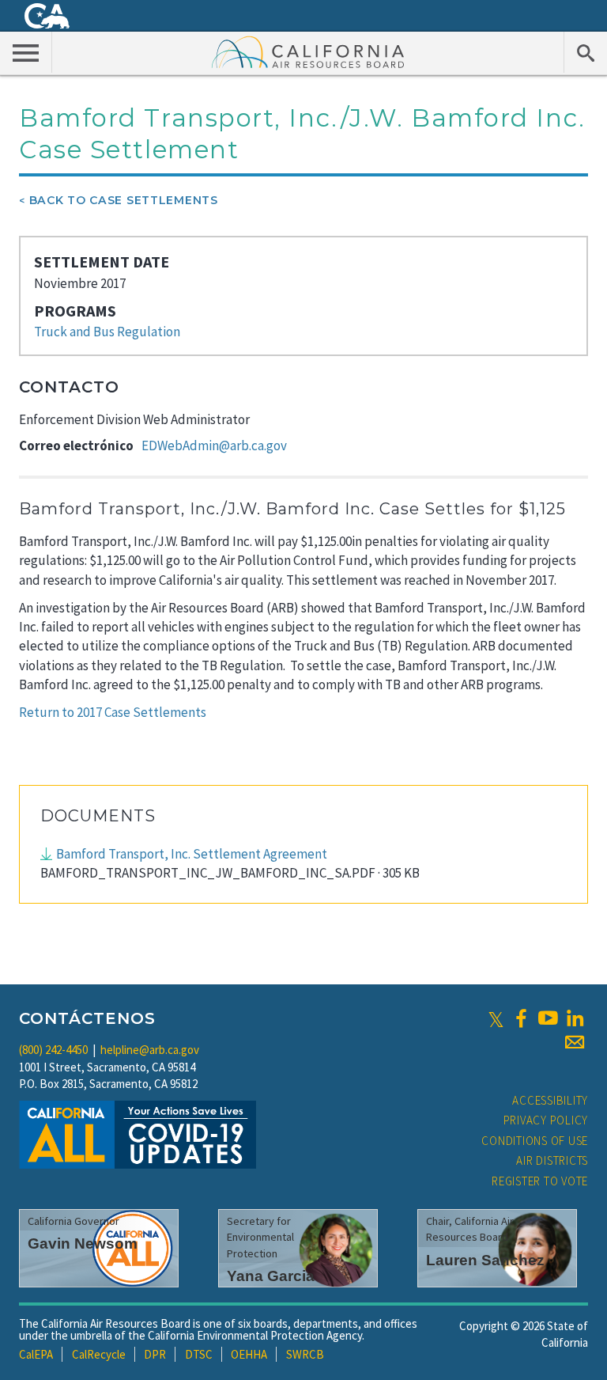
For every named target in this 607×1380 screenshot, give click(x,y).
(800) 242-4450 (53, 1049)
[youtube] (547, 1018)
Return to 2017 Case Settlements (112, 712)
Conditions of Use (534, 1140)
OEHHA (249, 1354)
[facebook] (521, 1018)
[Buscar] (585, 52)
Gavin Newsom (83, 1243)
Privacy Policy (546, 1120)
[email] (574, 1042)
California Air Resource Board (308, 51)
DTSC (199, 1354)
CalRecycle (99, 1354)
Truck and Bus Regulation (107, 331)
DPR (155, 1354)
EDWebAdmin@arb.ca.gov (214, 445)
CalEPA (36, 1354)
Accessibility (550, 1100)
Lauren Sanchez (485, 1260)
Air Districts (552, 1160)
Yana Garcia (271, 1276)
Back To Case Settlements (123, 200)
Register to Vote (540, 1181)
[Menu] (26, 52)
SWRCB (305, 1354)
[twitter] (496, 1018)
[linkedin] (574, 1018)
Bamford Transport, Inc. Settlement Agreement (191, 853)
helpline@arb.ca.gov (149, 1049)
